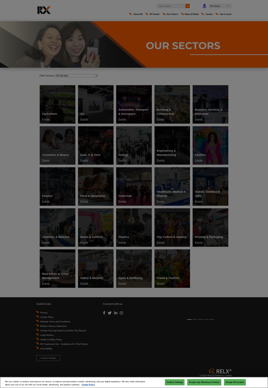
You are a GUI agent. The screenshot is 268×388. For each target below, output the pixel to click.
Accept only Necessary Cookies (204, 382)
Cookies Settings (174, 382)
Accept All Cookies (235, 382)
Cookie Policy (88, 385)
